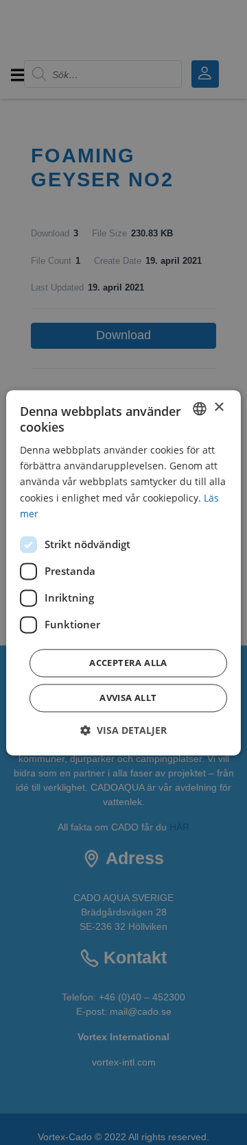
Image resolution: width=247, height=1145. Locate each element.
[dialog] (123, 572)
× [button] (218, 407)
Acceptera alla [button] (128, 662)
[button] (123, 730)
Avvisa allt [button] (127, 697)
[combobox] (200, 408)
